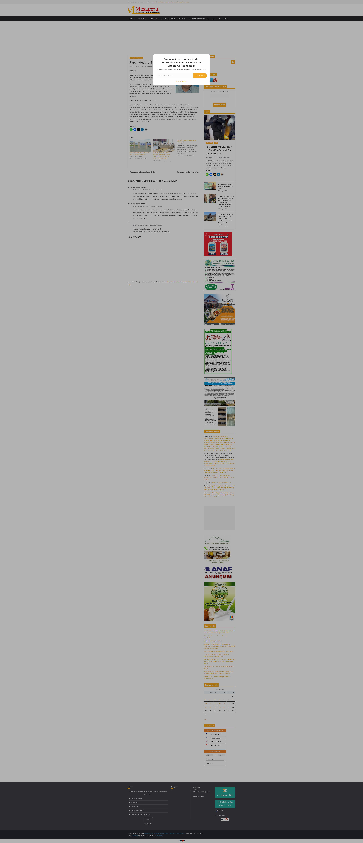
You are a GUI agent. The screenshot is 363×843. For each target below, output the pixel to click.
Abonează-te (200, 76)
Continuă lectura (181, 81)
